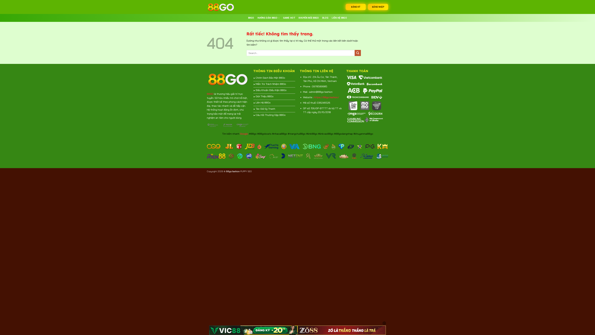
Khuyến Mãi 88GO (309, 18)
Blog (325, 18)
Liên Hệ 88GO (339, 18)
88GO (251, 18)
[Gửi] (358, 53)
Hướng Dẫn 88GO (268, 18)
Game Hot (289, 18)
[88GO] (222, 7)
